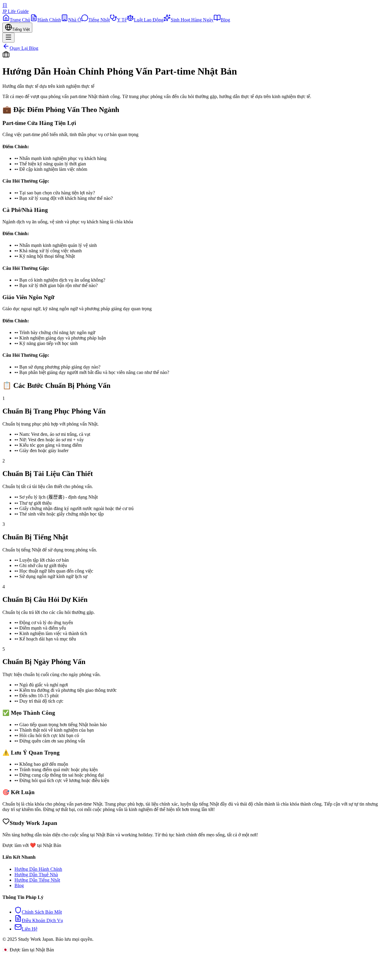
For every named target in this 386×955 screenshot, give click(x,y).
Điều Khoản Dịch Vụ (42, 920)
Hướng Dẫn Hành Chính (38, 869)
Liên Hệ (29, 928)
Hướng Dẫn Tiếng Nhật (37, 880)
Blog (19, 885)
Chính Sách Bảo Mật (42, 912)
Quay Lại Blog (24, 48)
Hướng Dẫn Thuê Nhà (36, 874)
